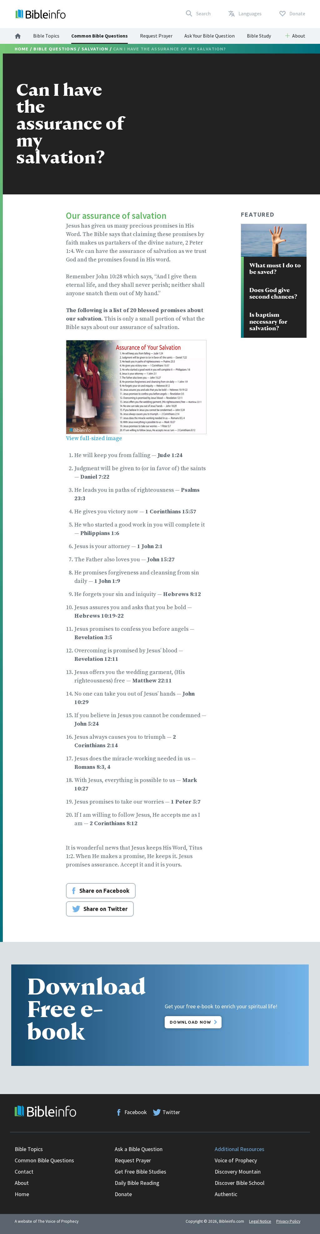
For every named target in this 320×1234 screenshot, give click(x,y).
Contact (24, 1171)
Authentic (226, 1194)
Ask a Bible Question (138, 1149)
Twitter (171, 1112)
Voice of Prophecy (236, 1160)
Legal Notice (260, 1221)
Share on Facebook (104, 890)
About (22, 1182)
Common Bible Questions (99, 36)
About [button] (298, 36)
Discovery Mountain (238, 1171)
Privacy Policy (288, 1221)
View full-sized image (94, 438)
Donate (123, 1194)
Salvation (95, 49)
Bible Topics (46, 36)
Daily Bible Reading (137, 1182)
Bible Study (259, 36)
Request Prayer (156, 36)
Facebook (135, 1112)
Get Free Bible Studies (140, 1171)
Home (22, 49)
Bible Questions (55, 49)
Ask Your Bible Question (209, 36)
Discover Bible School (239, 1182)
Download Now (190, 1022)
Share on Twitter (105, 909)
